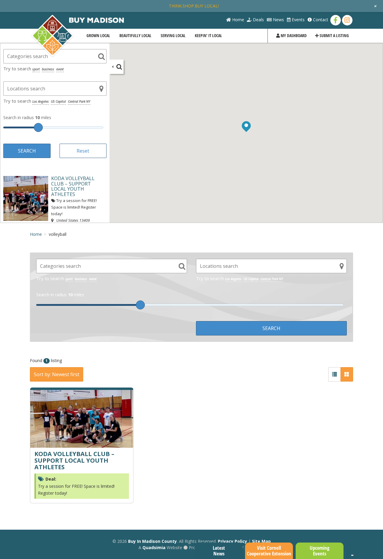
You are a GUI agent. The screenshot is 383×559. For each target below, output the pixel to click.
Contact (320, 19)
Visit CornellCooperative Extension (269, 550)
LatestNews (219, 550)
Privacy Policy (232, 541)
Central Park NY (79, 101)
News (278, 19)
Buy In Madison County (152, 541)
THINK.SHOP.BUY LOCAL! (194, 6)
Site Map (261, 541)
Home (237, 19)
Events (298, 19)
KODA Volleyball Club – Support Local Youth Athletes (74, 460)
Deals (258, 19)
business (48, 69)
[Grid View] (347, 374)
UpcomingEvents (319, 550)
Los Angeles (40, 101)
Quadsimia (153, 547)
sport (36, 69)
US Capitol (58, 101)
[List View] (334, 374)
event (60, 69)
